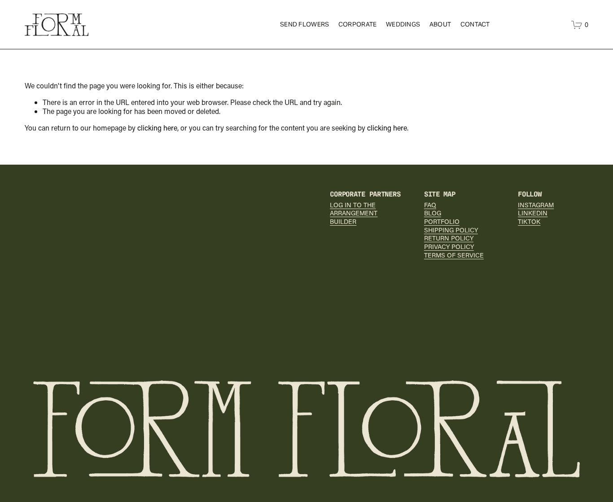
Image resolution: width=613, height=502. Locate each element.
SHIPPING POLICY (451, 230)
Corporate (357, 24)
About (440, 24)
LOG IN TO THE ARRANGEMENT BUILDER (353, 213)
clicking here (157, 127)
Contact (475, 24)
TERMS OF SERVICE (454, 255)
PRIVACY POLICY (449, 247)
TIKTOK (529, 222)
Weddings (403, 24)
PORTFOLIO (442, 222)
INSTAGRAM (536, 205)
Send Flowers (304, 24)
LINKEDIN (532, 213)
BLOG (432, 213)
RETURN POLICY (448, 238)
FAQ (430, 205)
